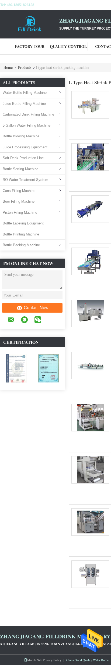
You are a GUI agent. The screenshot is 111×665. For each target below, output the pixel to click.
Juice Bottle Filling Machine (24, 104)
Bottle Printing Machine (21, 234)
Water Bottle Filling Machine (25, 93)
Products (24, 67)
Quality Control (68, 46)
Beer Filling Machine (18, 201)
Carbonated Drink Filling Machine (28, 114)
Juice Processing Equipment (25, 147)
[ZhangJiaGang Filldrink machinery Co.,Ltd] (29, 24)
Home (8, 67)
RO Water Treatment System (25, 180)
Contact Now (36, 307)
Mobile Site (34, 660)
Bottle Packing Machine (21, 245)
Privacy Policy (52, 660)
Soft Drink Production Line (23, 158)
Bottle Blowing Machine (21, 136)
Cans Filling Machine (19, 191)
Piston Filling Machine (20, 212)
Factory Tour (29, 46)
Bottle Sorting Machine (20, 169)
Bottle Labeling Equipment (23, 223)
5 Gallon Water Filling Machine (26, 125)
